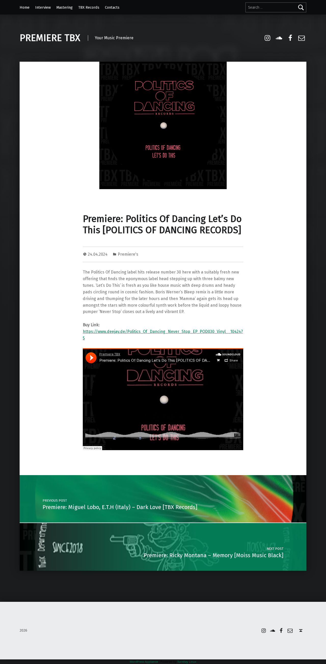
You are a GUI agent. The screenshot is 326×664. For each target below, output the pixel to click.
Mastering (64, 7)
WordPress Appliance (144, 661)
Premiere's (128, 254)
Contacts (112, 7)
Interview (43, 7)
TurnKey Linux (186, 661)
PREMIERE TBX (50, 38)
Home (25, 7)
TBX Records (88, 7)
